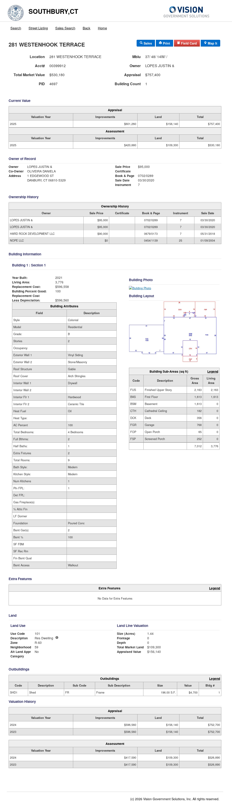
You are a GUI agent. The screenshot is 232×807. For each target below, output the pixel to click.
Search (15, 28)
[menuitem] (16, 27)
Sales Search (65, 28)
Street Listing (38, 28)
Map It (212, 43)
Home (102, 28)
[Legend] (57, 637)
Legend (212, 371)
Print (166, 43)
